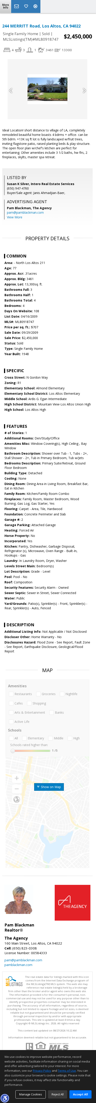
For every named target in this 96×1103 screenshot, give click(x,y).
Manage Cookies (30, 1094)
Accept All (80, 1094)
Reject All (58, 1094)
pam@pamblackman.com (25, 212)
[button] (5, 1098)
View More (14, 217)
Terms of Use (67, 1071)
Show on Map (50, 787)
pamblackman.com (18, 964)
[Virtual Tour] (35, 6)
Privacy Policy (42, 1071)
